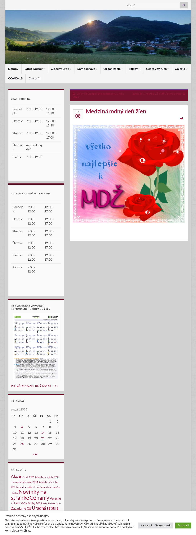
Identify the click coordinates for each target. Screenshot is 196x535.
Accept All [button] (183, 525)
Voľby (24, 503)
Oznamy (39, 497)
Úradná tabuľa (45, 508)
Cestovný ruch (156, 68)
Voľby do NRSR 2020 (51, 503)
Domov (13, 68)
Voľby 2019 (35, 503)
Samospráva (86, 68)
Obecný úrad (60, 68)
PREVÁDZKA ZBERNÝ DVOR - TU (34, 385)
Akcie (16, 476)
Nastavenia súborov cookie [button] (156, 525)
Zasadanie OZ (21, 508)
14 (43, 432)
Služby (134, 68)
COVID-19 (15, 78)
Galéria (180, 68)
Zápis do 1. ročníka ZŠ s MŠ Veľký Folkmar (156, 93)
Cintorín (34, 78)
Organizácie (112, 68)
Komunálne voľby (24, 487)
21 (43, 438)
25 (22, 443)
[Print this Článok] (181, 118)
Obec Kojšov (33, 68)
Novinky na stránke (29, 494)
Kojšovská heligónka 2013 (46, 477)
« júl (35, 454)
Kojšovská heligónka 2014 (24, 482)
